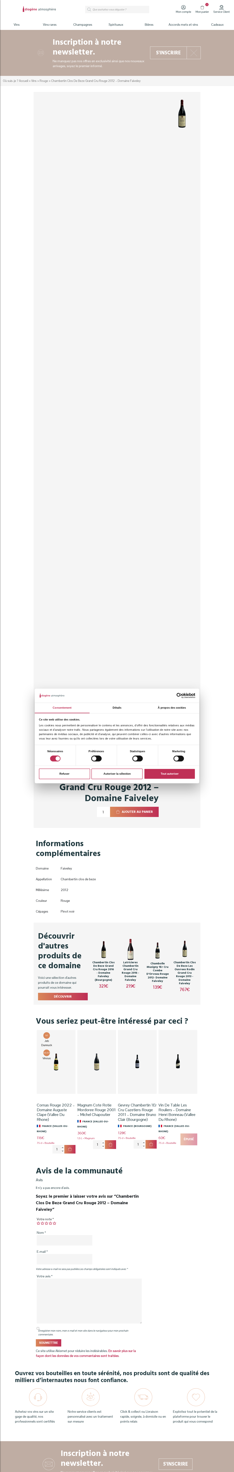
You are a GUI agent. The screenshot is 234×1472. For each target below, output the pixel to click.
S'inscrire (168, 53)
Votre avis (44, 1276)
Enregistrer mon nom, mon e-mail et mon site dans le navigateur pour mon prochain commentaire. (83, 1332)
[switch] (96, 759)
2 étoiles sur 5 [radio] (42, 1223)
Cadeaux (217, 24)
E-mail (42, 1251)
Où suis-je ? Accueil (15, 81)
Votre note (45, 1219)
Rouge (44, 81)
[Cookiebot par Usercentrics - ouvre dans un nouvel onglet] (179, 695)
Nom (41, 1232)
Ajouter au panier (137, 811)
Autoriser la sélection (117, 773)
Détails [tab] (117, 707)
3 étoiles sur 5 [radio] (46, 1223)
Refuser (64, 773)
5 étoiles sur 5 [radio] (54, 1223)
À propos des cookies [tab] (172, 707)
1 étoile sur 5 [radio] (38, 1223)
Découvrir (63, 996)
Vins (34, 81)
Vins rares (49, 24)
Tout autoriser (170, 773)
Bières (149, 24)
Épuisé (189, 1139)
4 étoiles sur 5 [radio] (50, 1223)
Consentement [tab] (62, 707)
